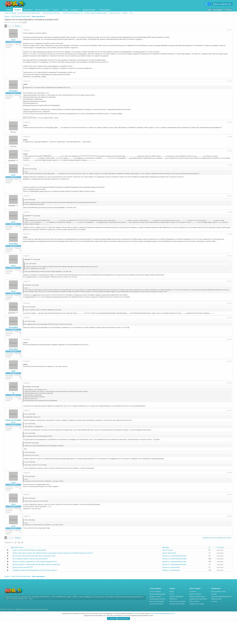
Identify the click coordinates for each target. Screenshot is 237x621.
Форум (171, 591)
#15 (231, 361)
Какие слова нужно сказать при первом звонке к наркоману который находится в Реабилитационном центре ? (52, 553)
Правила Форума (89, 10)
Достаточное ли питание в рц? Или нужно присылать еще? (33, 556)
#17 (231, 410)
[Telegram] (205, 3)
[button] (50, 9)
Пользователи (104, 10)
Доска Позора (167, 550)
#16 (231, 383)
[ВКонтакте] (209, 3)
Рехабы (124, 13)
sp (13, 393)
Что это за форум (155, 591)
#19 (231, 494)
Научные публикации (176, 596)
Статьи (55, 10)
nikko (13, 371)
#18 (231, 472)
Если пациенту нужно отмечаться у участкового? (30, 559)
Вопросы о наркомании (171, 567)
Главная (9, 10)
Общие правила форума (157, 594)
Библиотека (173, 599)
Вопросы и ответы (42, 10)
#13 (231, 317)
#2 (231, 81)
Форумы (17, 10)
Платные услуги (114, 13)
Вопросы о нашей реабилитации (174, 556)
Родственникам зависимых (51, 13)
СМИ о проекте (194, 601)
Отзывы (65, 10)
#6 (231, 165)
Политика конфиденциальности (221, 596)
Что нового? (28, 10)
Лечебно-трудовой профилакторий (95, 13)
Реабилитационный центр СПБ (73, 13)
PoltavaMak (13, 244)
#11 (231, 281)
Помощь (214, 594)
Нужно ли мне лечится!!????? (22, 567)
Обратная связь (216, 599)
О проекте (74, 10)
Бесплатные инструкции (177, 601)
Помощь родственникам (157, 599)
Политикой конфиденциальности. (162, 613)
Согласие (214, 601)
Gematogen (13, 91)
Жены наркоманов (169, 553)
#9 (231, 234)
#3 (231, 122)
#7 (231, 196)
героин (24, 22)
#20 (231, 516)
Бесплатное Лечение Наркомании (29, 13)
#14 (231, 339)
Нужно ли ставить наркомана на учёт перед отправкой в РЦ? (34, 562)
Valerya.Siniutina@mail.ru (13, 421)
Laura (7, 22)
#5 (231, 151)
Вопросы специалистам (222, 4)
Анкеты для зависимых (157, 601)
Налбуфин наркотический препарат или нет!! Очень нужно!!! (34, 570)
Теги (131, 13)
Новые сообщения (10, 13)
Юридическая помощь (196, 604)
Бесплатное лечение (156, 604)
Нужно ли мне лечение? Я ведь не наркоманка (29, 550)
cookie (135, 613)
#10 (231, 256)
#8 (231, 212)
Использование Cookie (218, 591)
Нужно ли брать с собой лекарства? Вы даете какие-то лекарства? (36, 564)
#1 (231, 30)
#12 (231, 303)
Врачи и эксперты (195, 594)
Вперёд (17, 26)
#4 (231, 136)
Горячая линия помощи (177, 604)
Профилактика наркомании (198, 599)
